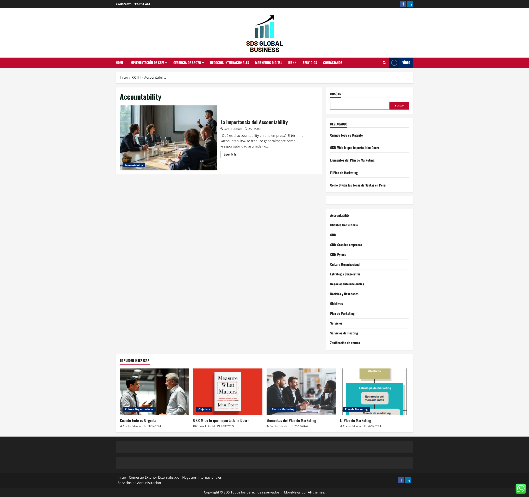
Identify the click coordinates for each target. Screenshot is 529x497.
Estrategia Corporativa (345, 274)
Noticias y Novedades (344, 293)
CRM (333, 234)
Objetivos (336, 303)
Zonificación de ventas (345, 342)
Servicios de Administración (139, 482)
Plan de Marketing (342, 313)
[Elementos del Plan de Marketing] (301, 391)
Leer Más (232, 155)
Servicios (310, 62)
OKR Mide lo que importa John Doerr (354, 147)
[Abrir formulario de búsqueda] (384, 63)
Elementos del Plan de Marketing (352, 160)
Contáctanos (332, 62)
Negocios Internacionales (229, 62)
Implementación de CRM (147, 62)
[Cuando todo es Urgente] (154, 391)
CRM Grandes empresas (346, 244)
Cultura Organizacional (345, 264)
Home (119, 62)
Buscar (335, 94)
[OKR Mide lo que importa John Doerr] (227, 391)
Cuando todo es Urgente (346, 135)
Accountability (134, 165)
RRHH (292, 62)
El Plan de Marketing (344, 172)
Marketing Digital (268, 62)
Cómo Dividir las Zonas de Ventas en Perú (358, 185)
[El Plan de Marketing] (374, 391)
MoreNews (292, 492)
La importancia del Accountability (168, 137)
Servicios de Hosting (344, 333)
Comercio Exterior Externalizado (154, 477)
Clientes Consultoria (344, 224)
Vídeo (406, 62)
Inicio (122, 477)
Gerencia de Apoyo (187, 62)
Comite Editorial (233, 129)
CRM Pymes (338, 254)
